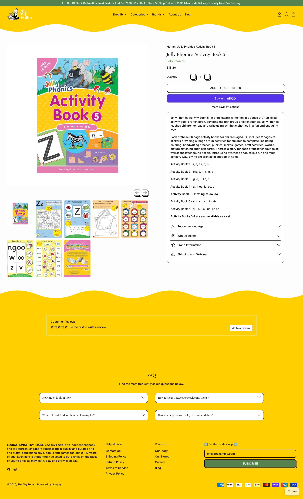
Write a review (241, 328)
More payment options (225, 106)
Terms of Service (117, 468)
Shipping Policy (116, 456)
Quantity (172, 76)
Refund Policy (115, 462)
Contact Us (113, 451)
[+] (207, 77)
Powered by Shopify (49, 484)
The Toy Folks (26, 484)
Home (171, 46)
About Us (175, 14)
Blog (188, 14)
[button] (286, 14)
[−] (193, 77)
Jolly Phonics (176, 61)
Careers (160, 462)
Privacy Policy (115, 473)
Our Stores (162, 456)
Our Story (161, 451)
